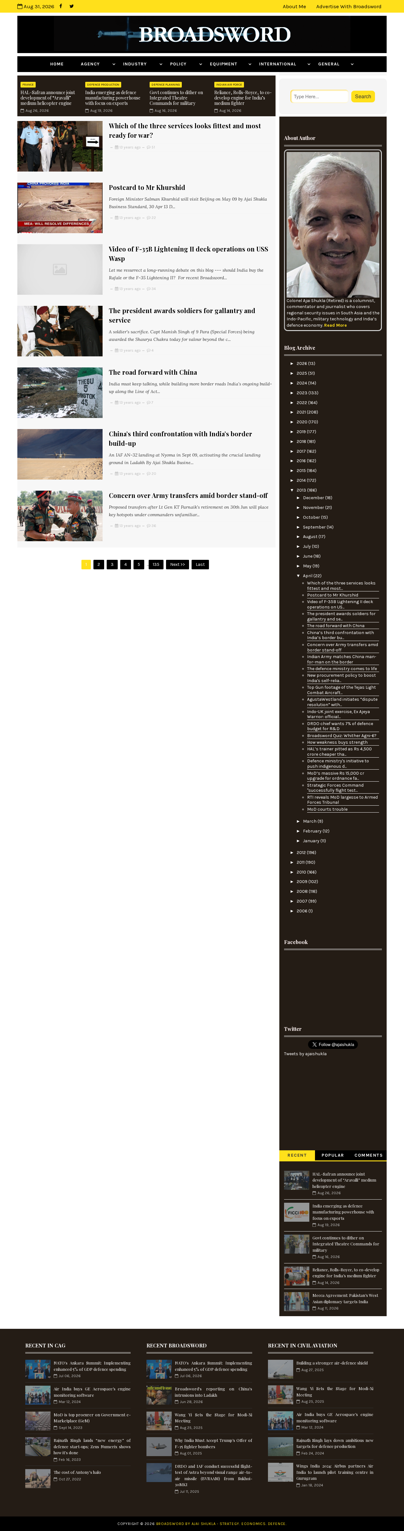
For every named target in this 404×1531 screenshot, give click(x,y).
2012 (302, 852)
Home (61, 64)
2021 (302, 412)
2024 (302, 383)
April (308, 575)
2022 (302, 402)
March (310, 821)
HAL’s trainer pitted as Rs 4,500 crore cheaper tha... (339, 751)
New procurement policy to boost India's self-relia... (341, 678)
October (312, 517)
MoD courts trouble (327, 809)
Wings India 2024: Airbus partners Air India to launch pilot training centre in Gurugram (334, 1472)
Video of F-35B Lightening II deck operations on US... (340, 604)
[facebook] (60, 6)
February (313, 831)
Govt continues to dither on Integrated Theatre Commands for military (176, 97)
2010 (302, 872)
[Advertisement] (333, 985)
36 (154, 525)
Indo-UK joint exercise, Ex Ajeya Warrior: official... (338, 714)
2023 (302, 393)
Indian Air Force (229, 85)
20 (154, 473)
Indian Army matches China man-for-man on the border (341, 659)
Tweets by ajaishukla (305, 1053)
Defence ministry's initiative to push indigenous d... (338, 763)
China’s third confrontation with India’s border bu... (340, 635)
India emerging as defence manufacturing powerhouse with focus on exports (112, 97)
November (314, 507)
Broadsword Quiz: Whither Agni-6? (342, 735)
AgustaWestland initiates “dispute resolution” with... (342, 702)
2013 (302, 490)
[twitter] (71, 6)
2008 (303, 891)
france (28, 85)
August (310, 536)
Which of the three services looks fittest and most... (341, 585)
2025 (302, 373)
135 (156, 564)
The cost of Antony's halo (77, 1472)
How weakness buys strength (337, 742)
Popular (333, 1155)
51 (153, 147)
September (315, 527)
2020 (302, 422)
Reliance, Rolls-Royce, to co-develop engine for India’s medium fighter (243, 97)
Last (200, 564)
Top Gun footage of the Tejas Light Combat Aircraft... (341, 690)
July (307, 546)
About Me (294, 6)
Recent (297, 1155)
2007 (302, 901)
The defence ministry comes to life (342, 668)
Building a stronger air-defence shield (332, 1362)
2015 (302, 470)
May (307, 566)
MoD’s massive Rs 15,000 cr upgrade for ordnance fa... (335, 776)
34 (154, 289)
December (314, 497)
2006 (302, 911)
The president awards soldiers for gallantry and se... (341, 616)
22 (154, 217)
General (333, 64)
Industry (140, 64)
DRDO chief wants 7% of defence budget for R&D (340, 726)
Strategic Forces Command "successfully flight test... (335, 788)
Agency (96, 64)
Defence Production (103, 85)
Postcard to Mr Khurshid (147, 187)
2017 (302, 451)
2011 (301, 862)
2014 (302, 480)
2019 (302, 431)
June (308, 556)
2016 (302, 460)
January (311, 841)
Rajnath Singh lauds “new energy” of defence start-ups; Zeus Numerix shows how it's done (92, 1446)
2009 (302, 881)
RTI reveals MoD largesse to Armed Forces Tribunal (342, 800)
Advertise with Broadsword (349, 6)
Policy (184, 64)
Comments (368, 1155)
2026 (302, 363)
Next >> (177, 564)
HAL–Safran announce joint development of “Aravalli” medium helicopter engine (48, 97)
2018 (302, 441)
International (282, 64)
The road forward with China (153, 372)
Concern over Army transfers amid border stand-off (188, 495)
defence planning (166, 85)
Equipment (228, 64)
